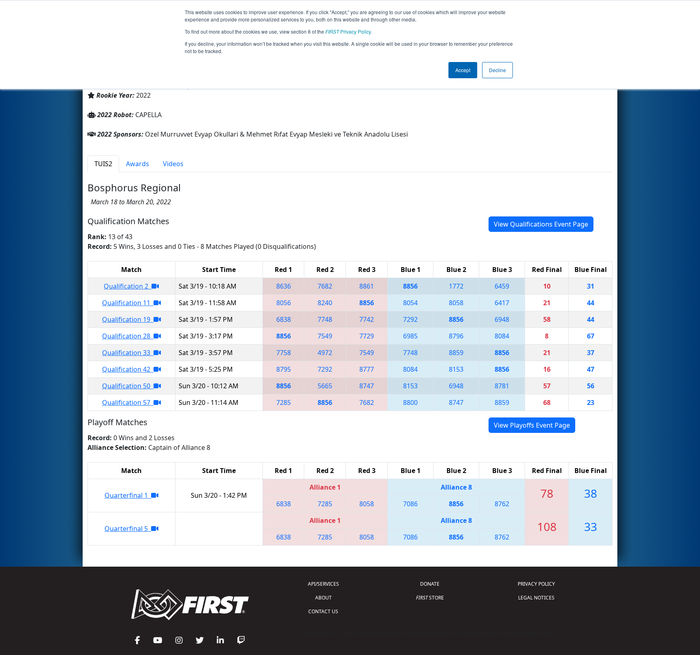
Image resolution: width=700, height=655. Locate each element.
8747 (366, 385)
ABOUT (323, 597)
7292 (410, 319)
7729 (366, 336)
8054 (410, 302)
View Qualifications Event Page (541, 224)
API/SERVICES (323, 583)
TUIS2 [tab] (103, 163)
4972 (325, 352)
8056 (283, 302)
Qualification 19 (128, 319)
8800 (410, 402)
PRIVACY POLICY (536, 583)
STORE (430, 597)
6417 (502, 302)
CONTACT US (323, 611)
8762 (502, 503)
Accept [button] (462, 69)
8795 (283, 369)
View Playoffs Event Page (532, 425)
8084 (502, 336)
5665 (325, 385)
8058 (456, 302)
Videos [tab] (173, 163)
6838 (283, 319)
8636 (283, 286)
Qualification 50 (128, 385)
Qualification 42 (128, 369)
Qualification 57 (128, 402)
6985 (410, 336)
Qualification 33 (128, 352)
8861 (366, 286)
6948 (502, 319)
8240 (325, 302)
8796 (456, 336)
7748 (325, 319)
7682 (325, 286)
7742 (366, 319)
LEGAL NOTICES (536, 597)
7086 (410, 503)
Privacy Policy (348, 31)
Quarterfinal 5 (128, 528)
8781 (502, 385)
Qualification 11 (128, 302)
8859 (456, 352)
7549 (325, 336)
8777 (366, 369)
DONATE (430, 583)
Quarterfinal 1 (128, 495)
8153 (456, 369)
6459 (502, 286)
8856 (410, 286)
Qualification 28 (128, 336)
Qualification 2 (128, 286)
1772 (456, 286)
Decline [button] (497, 69)
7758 (283, 352)
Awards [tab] (137, 163)
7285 (283, 402)
